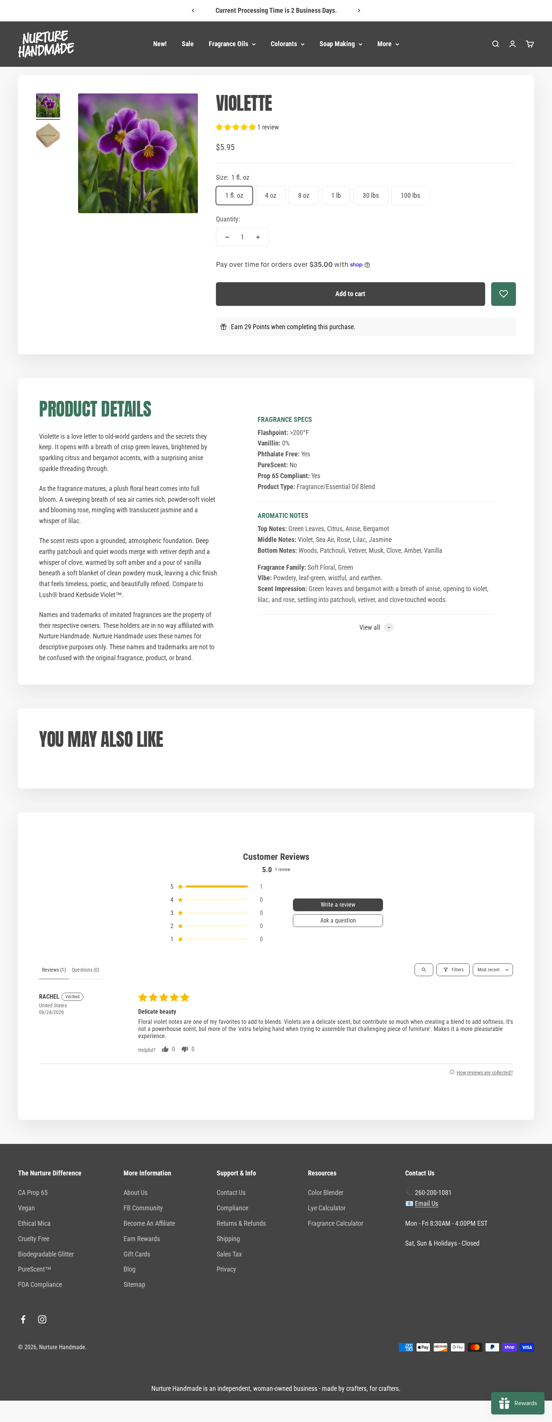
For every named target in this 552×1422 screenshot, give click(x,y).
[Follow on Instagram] (42, 1319)
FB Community (143, 1208)
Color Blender (325, 1192)
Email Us (426, 1203)
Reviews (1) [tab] (54, 970)
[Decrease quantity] (227, 237)
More (384, 44)
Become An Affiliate (149, 1223)
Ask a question (338, 920)
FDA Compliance (40, 1284)
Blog (130, 1269)
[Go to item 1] (48, 106)
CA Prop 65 (33, 1192)
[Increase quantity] (258, 237)
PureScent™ (34, 1269)
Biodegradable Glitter (46, 1254)
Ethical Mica (34, 1223)
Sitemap (134, 1284)
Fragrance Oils (228, 44)
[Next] (359, 10)
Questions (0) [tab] (85, 970)
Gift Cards (137, 1254)
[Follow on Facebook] (23, 1319)
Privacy (226, 1269)
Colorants (284, 44)
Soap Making (337, 44)
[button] (236, 127)
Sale (188, 44)
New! (160, 44)
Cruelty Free (33, 1239)
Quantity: (228, 219)
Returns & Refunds (241, 1223)
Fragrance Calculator (335, 1223)
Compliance (232, 1208)
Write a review (338, 904)
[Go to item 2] (48, 136)
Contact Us (231, 1192)
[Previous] (193, 10)
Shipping (228, 1239)
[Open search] (424, 969)
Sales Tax (229, 1254)
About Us (136, 1192)
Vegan (26, 1208)
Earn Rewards (142, 1239)
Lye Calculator (326, 1208)
